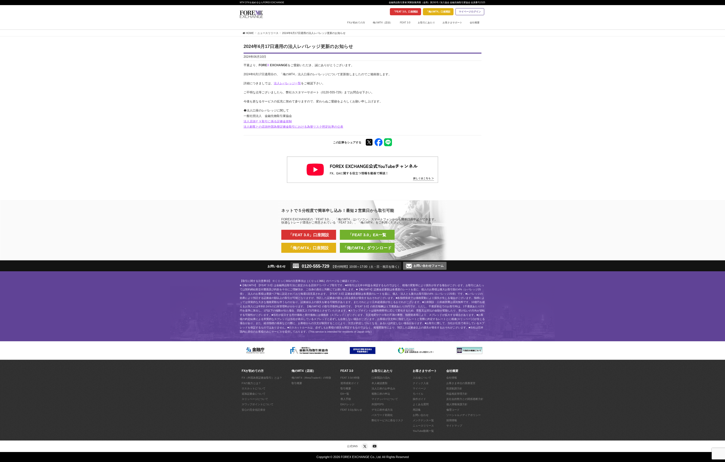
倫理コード (453, 409)
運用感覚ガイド (349, 383)
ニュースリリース (423, 425)
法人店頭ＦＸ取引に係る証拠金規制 (268, 121)
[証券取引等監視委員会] (363, 350)
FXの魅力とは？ (251, 383)
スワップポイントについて (257, 404)
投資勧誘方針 (454, 388)
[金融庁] (256, 350)
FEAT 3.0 (405, 22)
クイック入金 (421, 383)
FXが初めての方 (356, 22)
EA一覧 (344, 393)
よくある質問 (421, 404)
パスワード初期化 (382, 415)
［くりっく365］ (316, 280)
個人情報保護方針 (456, 404)
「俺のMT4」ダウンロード (367, 248)
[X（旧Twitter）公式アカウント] (364, 446)
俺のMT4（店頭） (382, 22)
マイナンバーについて (385, 399)
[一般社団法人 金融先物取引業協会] (309, 350)
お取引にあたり (426, 22)
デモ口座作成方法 (382, 409)
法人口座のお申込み (383, 388)
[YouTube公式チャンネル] (374, 446)
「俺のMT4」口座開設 (438, 11)
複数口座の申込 (381, 393)
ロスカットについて (253, 388)
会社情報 (451, 377)
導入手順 (345, 399)
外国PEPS (378, 404)
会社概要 (475, 22)
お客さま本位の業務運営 (460, 383)
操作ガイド (419, 399)
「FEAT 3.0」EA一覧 (367, 235)
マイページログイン (470, 11)
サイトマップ (454, 425)
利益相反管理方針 (456, 393)
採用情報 (451, 420)
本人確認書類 (379, 383)
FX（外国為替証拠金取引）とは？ (262, 377)
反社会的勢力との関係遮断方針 (464, 399)
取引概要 (297, 383)
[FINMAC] (416, 350)
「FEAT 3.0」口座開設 (405, 11)
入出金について (422, 377)
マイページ (419, 388)
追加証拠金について (253, 393)
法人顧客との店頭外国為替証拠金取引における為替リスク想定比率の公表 (293, 126)
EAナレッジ (347, 404)
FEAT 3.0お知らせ (351, 409)
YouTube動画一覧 (423, 430)
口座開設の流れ (381, 377)
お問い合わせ (421, 415)
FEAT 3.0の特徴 (349, 377)
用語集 (417, 409)
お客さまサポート (452, 22)
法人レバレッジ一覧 (287, 83)
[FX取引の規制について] (469, 350)
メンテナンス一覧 (423, 420)
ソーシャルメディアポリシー (463, 415)
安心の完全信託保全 (253, 409)
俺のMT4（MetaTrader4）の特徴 (311, 377)
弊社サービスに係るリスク (387, 420)
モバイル (418, 393)
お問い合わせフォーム (428, 266)
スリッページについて (255, 399)
